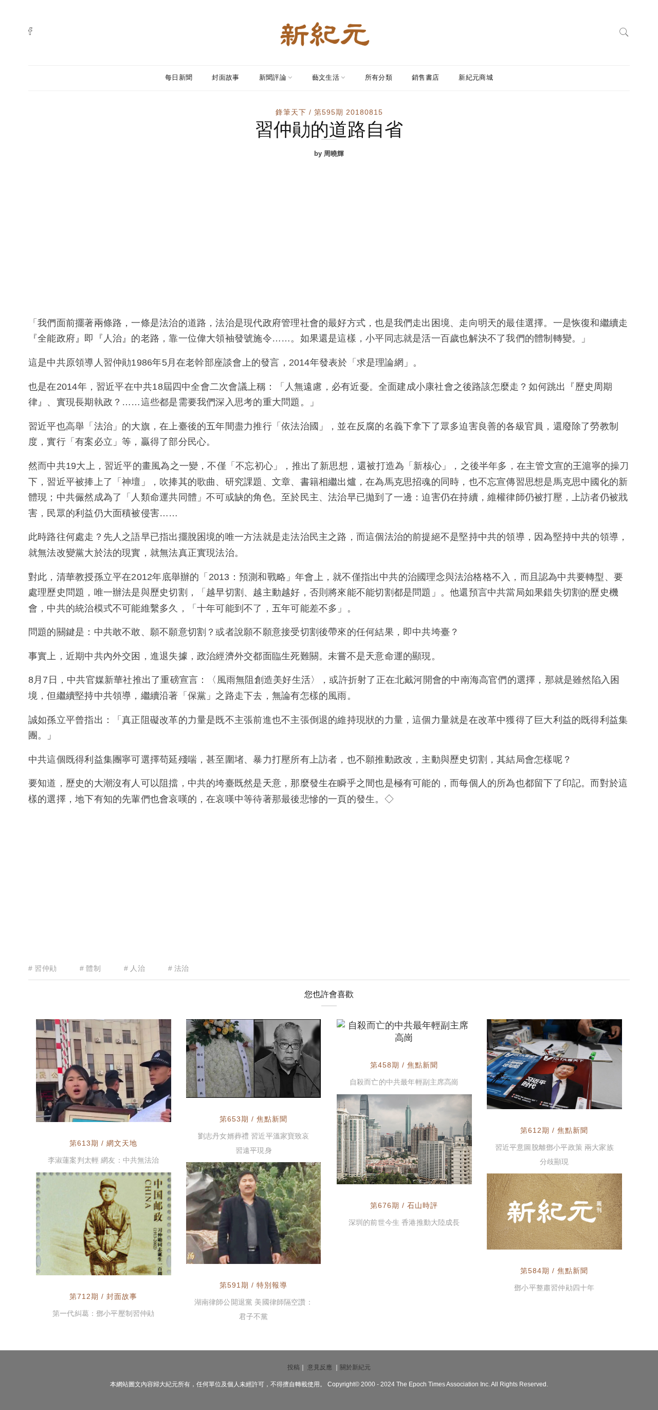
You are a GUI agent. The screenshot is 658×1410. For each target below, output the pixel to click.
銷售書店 (425, 77)
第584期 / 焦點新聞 (554, 1271)
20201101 (443, 1174)
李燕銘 (220, 1087)
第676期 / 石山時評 (404, 1205)
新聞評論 (272, 77)
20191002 (291, 1087)
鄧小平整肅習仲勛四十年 (554, 1288)
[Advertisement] (329, 238)
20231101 (142, 1265)
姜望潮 (521, 1099)
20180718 (291, 1254)
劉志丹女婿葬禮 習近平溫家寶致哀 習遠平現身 (253, 1143)
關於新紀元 (355, 1367)
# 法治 (178, 968)
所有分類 (378, 77)
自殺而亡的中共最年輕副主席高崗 (404, 1082)
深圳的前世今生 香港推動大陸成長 (404, 1222)
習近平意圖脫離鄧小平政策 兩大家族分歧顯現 (554, 1154)
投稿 (293, 1367)
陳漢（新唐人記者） (242, 1254)
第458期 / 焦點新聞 (404, 1065)
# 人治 (134, 968)
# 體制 (90, 968)
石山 (367, 1174)
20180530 (592, 1239)
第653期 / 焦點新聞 (253, 1119)
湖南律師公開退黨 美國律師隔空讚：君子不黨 (253, 1309)
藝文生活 (325, 77)
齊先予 (70, 1265)
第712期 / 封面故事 (103, 1296)
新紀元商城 (476, 77)
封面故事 (225, 77)
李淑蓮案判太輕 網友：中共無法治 (103, 1160)
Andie (70, 1113)
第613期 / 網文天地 (103, 1143)
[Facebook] (30, 31)
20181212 (592, 1099)
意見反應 (319, 1367)
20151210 (442, 1033)
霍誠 (517, 1239)
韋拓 (367, 1033)
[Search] (624, 31)
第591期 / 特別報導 (253, 1285)
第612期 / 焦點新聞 (554, 1130)
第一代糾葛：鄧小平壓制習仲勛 (103, 1313)
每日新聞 (178, 77)
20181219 (141, 1113)
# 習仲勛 (42, 968)
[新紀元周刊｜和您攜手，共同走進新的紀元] (324, 33)
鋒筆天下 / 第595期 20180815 (329, 112)
